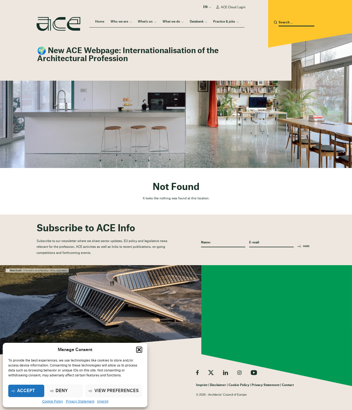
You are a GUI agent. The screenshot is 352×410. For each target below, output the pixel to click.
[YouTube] (254, 372)
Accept (26, 391)
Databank (197, 21)
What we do (171, 21)
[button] (139, 349)
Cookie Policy (52, 401)
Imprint (102, 401)
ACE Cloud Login (233, 7)
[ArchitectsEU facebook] (197, 372)
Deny (62, 391)
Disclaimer (218, 385)
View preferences (116, 391)
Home (99, 21)
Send (306, 246)
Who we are (119, 21)
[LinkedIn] (225, 372)
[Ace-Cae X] (211, 372)
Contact (288, 385)
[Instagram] (239, 372)
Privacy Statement (80, 401)
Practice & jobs (224, 21)
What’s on (145, 21)
